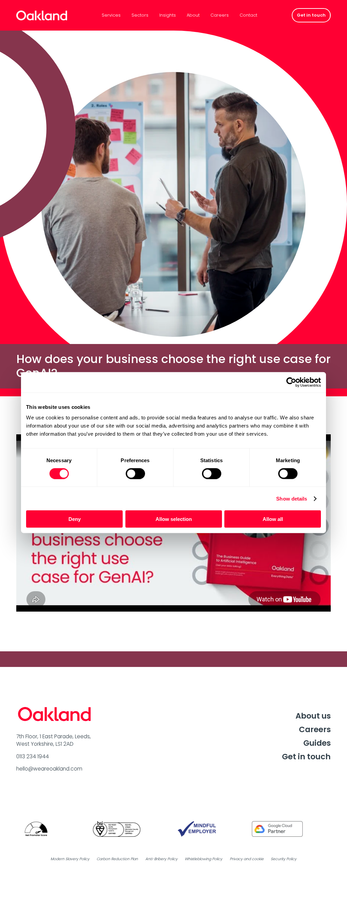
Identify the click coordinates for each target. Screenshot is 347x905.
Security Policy (284, 859)
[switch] (135, 473)
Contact (248, 15)
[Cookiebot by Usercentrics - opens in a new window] (291, 382)
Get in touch (306, 756)
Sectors (139, 15)
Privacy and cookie (247, 859)
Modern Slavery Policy (69, 859)
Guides (317, 743)
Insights (167, 15)
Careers (219, 15)
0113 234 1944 (32, 756)
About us (313, 715)
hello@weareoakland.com (49, 768)
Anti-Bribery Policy (161, 859)
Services (111, 15)
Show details (291, 498)
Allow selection (174, 519)
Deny (74, 519)
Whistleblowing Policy (203, 859)
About (193, 15)
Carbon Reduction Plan (117, 859)
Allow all (273, 519)
